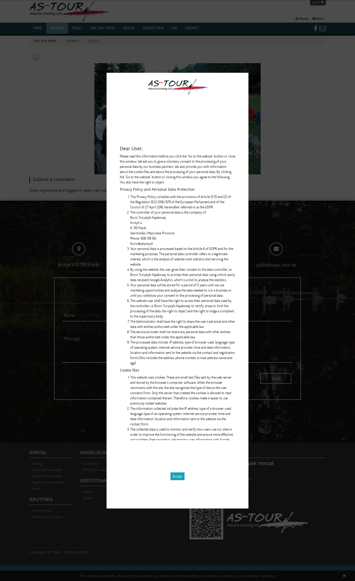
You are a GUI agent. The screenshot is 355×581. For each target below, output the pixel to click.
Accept (177, 476)
